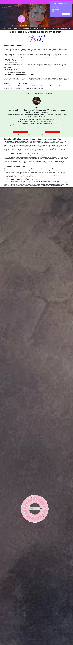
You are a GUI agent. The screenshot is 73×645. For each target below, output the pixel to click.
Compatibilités (31, 1)
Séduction (40, 1)
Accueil (13, 1)
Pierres (52, 28)
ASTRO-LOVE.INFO (21, 24)
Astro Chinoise (49, 1)
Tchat (4, 28)
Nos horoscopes (64, 28)
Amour (9, 28)
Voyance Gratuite (16, 28)
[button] (6, 98)
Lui (17, 1)
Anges (57, 28)
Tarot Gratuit (46, 28)
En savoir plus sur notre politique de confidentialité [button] (59, 7)
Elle (23, 1)
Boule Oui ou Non (37, 28)
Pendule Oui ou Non (27, 28)
